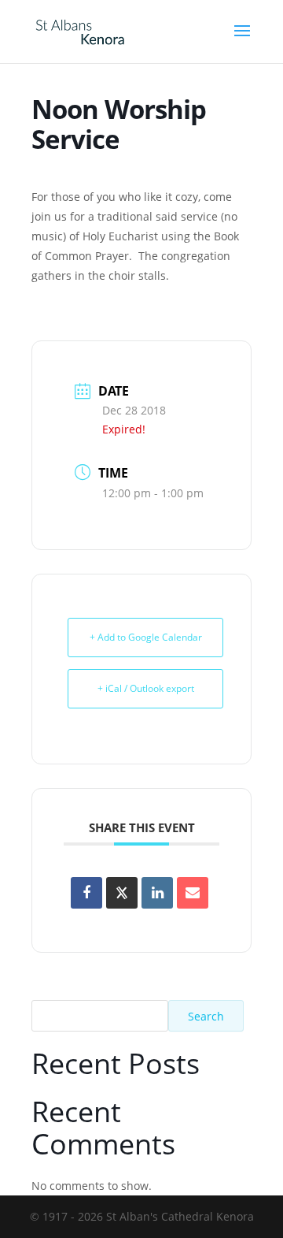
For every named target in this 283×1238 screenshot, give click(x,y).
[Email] (192, 893)
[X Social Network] (122, 893)
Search (206, 1016)
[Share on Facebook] (86, 893)
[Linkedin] (157, 893)
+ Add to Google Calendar (146, 637)
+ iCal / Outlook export (145, 688)
